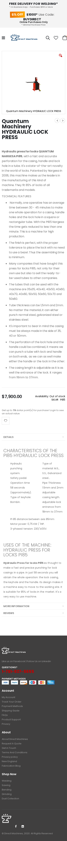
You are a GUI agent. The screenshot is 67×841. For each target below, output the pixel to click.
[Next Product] (62, 120)
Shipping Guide (10, 710)
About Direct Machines (15, 739)
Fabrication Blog (11, 765)
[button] (56, 38)
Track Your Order (11, 701)
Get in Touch (9, 748)
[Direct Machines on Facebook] (15, 826)
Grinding (7, 794)
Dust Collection (10, 798)
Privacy (6, 724)
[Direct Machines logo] (24, 37)
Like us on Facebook (13, 661)
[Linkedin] (22, 826)
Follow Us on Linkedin (39, 661)
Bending (6, 789)
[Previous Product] (57, 120)
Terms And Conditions (14, 752)
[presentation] (33, 436)
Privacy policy (10, 757)
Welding (6, 780)
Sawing (6, 785)
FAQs (5, 715)
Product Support (11, 719)
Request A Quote (11, 743)
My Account (8, 697)
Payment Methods (12, 706)
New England (9, 761)
